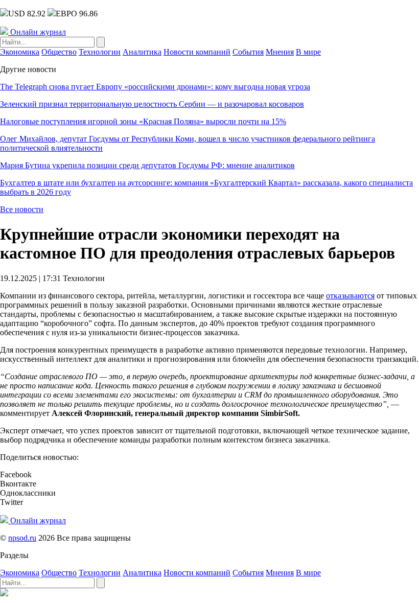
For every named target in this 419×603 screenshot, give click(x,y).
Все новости (21, 209)
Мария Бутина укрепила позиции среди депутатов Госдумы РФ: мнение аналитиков (147, 165)
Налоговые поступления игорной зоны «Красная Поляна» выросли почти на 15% (143, 121)
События (248, 52)
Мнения (280, 52)
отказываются (350, 295)
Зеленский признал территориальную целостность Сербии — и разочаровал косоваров (152, 104)
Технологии (100, 52)
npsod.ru (22, 538)
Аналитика (142, 52)
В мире (308, 52)
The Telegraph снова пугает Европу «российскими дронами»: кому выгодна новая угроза (155, 86)
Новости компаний (197, 52)
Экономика (19, 52)
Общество (59, 52)
